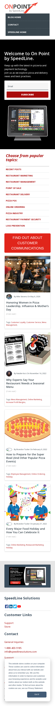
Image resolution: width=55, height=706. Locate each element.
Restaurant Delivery (18, 194)
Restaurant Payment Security (23, 219)
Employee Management (21, 474)
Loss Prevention (15, 225)
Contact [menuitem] (13, 24)
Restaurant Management (21, 181)
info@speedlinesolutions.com (20, 651)
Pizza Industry (14, 213)
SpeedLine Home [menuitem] (17, 32)
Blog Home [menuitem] (14, 17)
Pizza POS (11, 200)
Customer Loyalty (18, 322)
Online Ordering (15, 207)
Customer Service (33, 322)
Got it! (36, 694)
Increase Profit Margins (15, 402)
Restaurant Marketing (19, 175)
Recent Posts (13, 169)
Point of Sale (13, 188)
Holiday (9, 477)
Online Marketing (35, 399)
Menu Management (19, 399)
